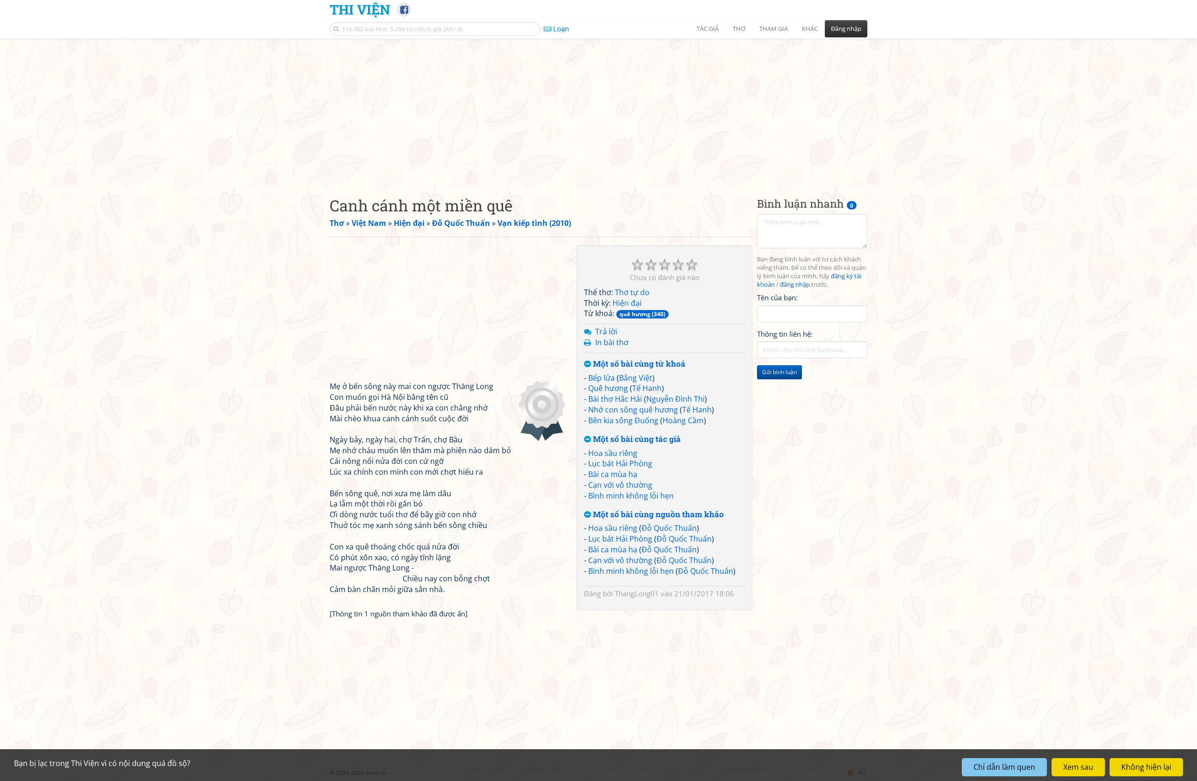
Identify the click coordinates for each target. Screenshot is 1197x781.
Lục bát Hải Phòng (620, 463)
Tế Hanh (647, 388)
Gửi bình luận (779, 372)
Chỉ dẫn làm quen (1004, 767)
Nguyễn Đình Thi (675, 399)
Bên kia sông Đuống (623, 420)
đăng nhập (795, 285)
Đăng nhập (846, 28)
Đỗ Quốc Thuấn (669, 528)
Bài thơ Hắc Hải (615, 399)
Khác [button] (810, 28)
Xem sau (1078, 767)
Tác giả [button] (708, 28)
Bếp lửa (601, 378)
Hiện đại (627, 303)
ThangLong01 (637, 593)
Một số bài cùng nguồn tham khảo (657, 514)
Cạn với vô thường (620, 485)
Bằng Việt (635, 378)
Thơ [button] (739, 28)
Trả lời (606, 331)
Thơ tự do (632, 292)
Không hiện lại (1146, 767)
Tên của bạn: (777, 297)
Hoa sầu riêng (612, 453)
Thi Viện (360, 9)
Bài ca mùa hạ (612, 474)
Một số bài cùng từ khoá (638, 364)
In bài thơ (611, 342)
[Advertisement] (598, 109)
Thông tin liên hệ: (785, 334)
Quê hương (608, 388)
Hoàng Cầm (683, 420)
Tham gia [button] (773, 28)
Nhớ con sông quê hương (633, 410)
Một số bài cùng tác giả (636, 439)
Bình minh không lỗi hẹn (631, 496)
